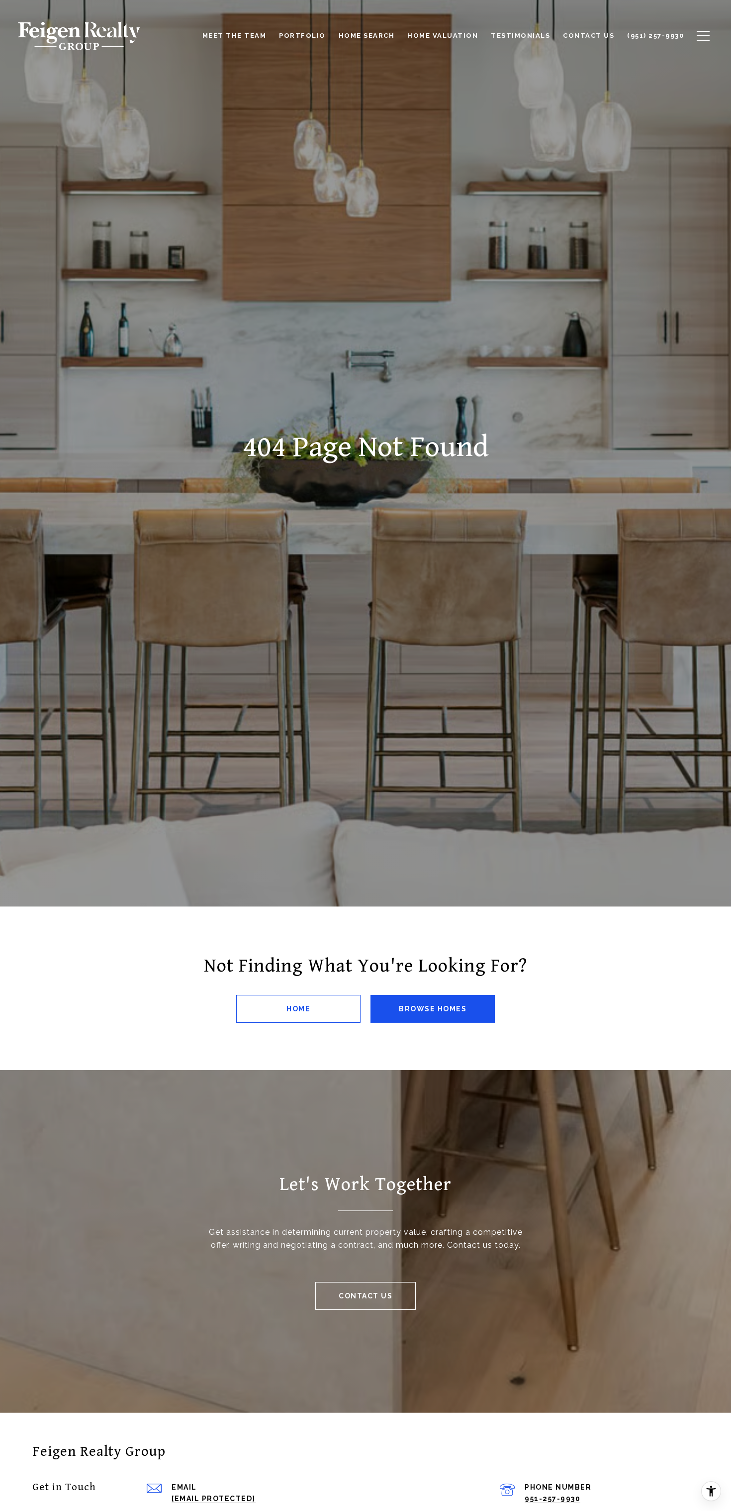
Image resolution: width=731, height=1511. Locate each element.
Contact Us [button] (365, 1296)
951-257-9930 (552, 1499)
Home (298, 1009)
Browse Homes (432, 1009)
